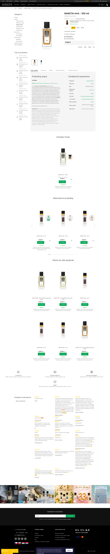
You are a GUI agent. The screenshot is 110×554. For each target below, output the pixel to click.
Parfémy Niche (19, 26)
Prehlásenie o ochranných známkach (42, 541)
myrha (33, 83)
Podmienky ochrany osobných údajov (62, 535)
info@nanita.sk (104, 1)
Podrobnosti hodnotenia (80, 18)
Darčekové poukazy (18, 43)
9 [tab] (69, 254)
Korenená (91, 96)
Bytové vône (17, 32)
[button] (41, 304)
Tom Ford (91, 90)
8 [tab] (67, 254)
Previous (32, 226)
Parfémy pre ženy (19, 21)
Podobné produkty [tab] (72, 70)
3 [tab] (54, 254)
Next (94, 226)
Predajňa (16, 1)
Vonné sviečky (19, 33)
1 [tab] (49, 254)
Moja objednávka (32, 1)
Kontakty (36, 537)
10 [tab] (72, 254)
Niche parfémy (19, 41)
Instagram (19, 538)
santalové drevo (38, 83)
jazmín (56, 83)
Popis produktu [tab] (34, 70)
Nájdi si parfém (9, 1)
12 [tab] (77, 254)
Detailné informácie (74, 23)
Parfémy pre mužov (20, 22)
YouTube (25, 538)
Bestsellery (18, 39)
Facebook (15, 538)
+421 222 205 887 (95, 1)
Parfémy (16, 19)
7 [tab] (64, 254)
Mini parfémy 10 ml (20, 28)
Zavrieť (72, 46)
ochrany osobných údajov (65, 519)
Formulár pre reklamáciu (60, 537)
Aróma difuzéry (19, 35)
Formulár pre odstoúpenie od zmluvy (62, 539)
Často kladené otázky (39, 535)
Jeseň (92, 101)
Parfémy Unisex (19, 24)
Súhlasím (69, 550)
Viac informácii (40, 553)
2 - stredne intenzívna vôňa (87, 99)
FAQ (3, 1)
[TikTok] (22, 538)
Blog (36, 539)
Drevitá (87, 96)
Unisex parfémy (90, 80)
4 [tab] (57, 254)
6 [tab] (62, 254)
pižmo (47, 83)
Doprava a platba (23, 1)
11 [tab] (74, 254)
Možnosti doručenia (70, 38)
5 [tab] (59, 254)
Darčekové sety (19, 30)
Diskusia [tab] (51, 70)
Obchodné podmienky (59, 533)
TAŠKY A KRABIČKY (18, 44)
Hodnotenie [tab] (43, 70)
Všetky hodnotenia (20, 401)
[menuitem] (17, 4)
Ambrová (83, 96)
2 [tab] (52, 254)
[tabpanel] (63, 166)
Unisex (92, 93)
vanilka (44, 83)
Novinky (16, 17)
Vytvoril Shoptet (92, 551)
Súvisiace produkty (60, 70)
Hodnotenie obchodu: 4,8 (79, 1)
